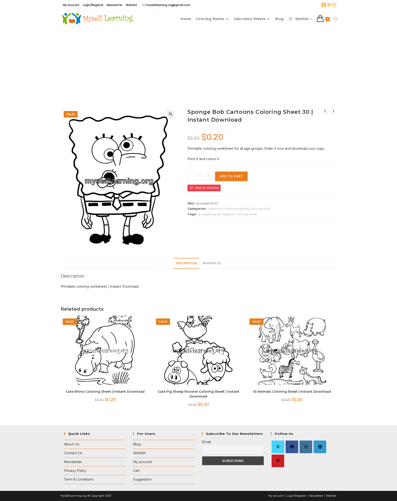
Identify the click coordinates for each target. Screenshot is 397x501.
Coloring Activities (236, 208)
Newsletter (114, 5)
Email (206, 442)
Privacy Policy (75, 471)
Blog (137, 444)
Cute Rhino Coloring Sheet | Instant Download (105, 391)
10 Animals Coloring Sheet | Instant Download (292, 391)
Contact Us (73, 453)
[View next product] (333, 111)
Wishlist (131, 5)
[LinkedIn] (320, 447)
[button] (170, 114)
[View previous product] (325, 111)
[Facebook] (292, 447)
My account (71, 5)
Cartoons (214, 208)
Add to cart (231, 176)
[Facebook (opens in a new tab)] (324, 5)
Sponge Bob (260, 208)
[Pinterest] (278, 461)
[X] (278, 447)
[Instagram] (306, 447)
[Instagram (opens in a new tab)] (334, 5)
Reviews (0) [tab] (211, 263)
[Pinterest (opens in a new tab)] (329, 5)
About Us (71, 444)
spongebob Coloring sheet (237, 214)
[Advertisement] (198, 62)
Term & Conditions (79, 479)
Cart (136, 471)
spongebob (206, 214)
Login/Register (93, 5)
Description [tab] (186, 263)
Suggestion (142, 479)
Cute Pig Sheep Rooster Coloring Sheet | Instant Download (198, 393)
